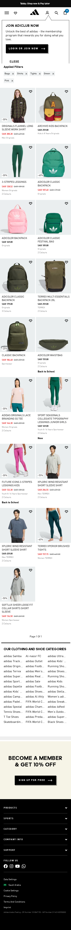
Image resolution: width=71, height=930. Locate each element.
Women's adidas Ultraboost (57, 696)
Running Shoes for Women (57, 686)
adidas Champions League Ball (35, 706)
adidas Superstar (13, 676)
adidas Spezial (13, 706)
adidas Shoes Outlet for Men (35, 691)
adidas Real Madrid (35, 676)
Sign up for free (32, 780)
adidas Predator (35, 717)
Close (14, 61)
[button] (10, 73)
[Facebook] (6, 866)
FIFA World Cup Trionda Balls (35, 712)
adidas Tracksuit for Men (13, 661)
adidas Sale (33, 681)
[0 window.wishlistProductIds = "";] (15, 12)
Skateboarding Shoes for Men (13, 722)
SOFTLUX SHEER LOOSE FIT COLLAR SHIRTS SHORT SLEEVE (17, 608)
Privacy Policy (10, 896)
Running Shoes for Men (57, 666)
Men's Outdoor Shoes (57, 712)
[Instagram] (11, 866)
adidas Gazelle (13, 686)
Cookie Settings (11, 891)
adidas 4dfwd (56, 706)
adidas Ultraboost (57, 656)
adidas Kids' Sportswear (13, 691)
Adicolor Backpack (14, 238)
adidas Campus (13, 696)
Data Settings (10, 879)
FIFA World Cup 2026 (35, 701)
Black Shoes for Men (57, 722)
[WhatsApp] (24, 866)
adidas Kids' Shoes (57, 661)
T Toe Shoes (11, 717)
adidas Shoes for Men (57, 671)
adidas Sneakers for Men (57, 701)
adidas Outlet (34, 661)
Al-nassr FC (33, 656)
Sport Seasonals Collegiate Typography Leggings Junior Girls (53, 419)
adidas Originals (13, 666)
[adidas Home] (35, 12)
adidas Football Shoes (35, 686)
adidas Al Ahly (35, 696)
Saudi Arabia (15, 885)
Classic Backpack (13, 355)
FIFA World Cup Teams (35, 722)
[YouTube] (17, 866)
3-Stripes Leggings (14, 182)
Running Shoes (57, 676)
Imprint (7, 908)
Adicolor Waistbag (50, 355)
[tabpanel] (35, 355)
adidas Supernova (57, 717)
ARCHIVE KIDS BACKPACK (53, 126)
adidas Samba (12, 656)
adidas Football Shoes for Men (35, 666)
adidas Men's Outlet (35, 671)
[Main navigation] (7, 12)
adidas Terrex (12, 671)
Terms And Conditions (14, 902)
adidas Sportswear (13, 681)
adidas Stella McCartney (57, 691)
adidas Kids (55, 681)
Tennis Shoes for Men (13, 712)
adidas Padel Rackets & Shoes (13, 701)
